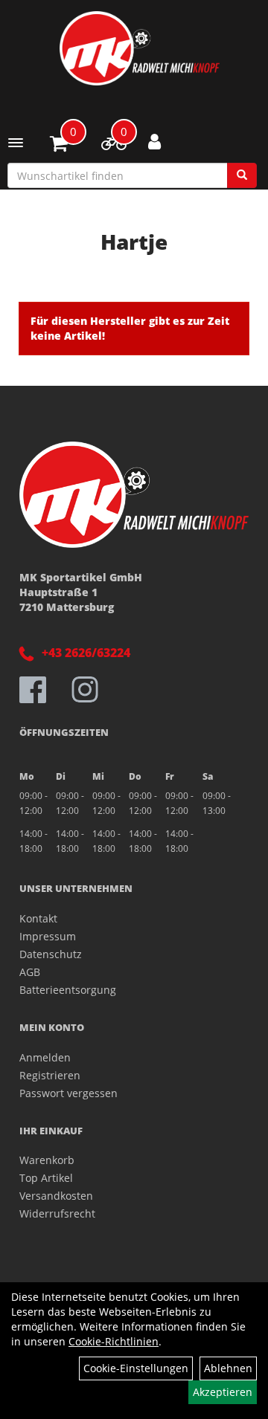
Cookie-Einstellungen (135, 1368)
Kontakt (38, 918)
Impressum (47, 936)
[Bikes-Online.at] (139, 48)
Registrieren (49, 1075)
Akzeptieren (222, 1392)
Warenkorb (46, 1160)
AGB (29, 972)
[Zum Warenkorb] (59, 146)
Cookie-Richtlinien (113, 1341)
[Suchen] (242, 175)
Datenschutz (50, 954)
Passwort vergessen (68, 1093)
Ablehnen (228, 1368)
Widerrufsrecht (57, 1213)
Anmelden (45, 1057)
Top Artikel (46, 1178)
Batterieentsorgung (67, 990)
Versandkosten (56, 1196)
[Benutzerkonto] (154, 141)
